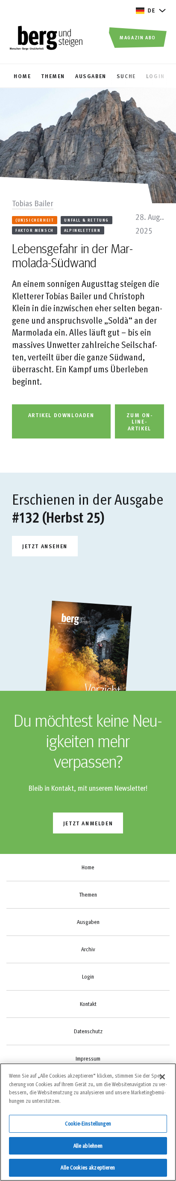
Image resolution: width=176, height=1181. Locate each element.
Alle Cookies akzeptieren (88, 1167)
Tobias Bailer (32, 202)
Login (88, 976)
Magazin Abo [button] (138, 37)
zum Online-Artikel (139, 421)
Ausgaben (88, 922)
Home (88, 867)
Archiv (88, 949)
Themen (88, 894)
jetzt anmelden (88, 823)
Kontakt (88, 1004)
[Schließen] (162, 1076)
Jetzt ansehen (44, 545)
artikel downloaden (61, 414)
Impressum (88, 1058)
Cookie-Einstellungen (88, 1123)
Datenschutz (88, 1031)
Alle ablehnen (88, 1145)
